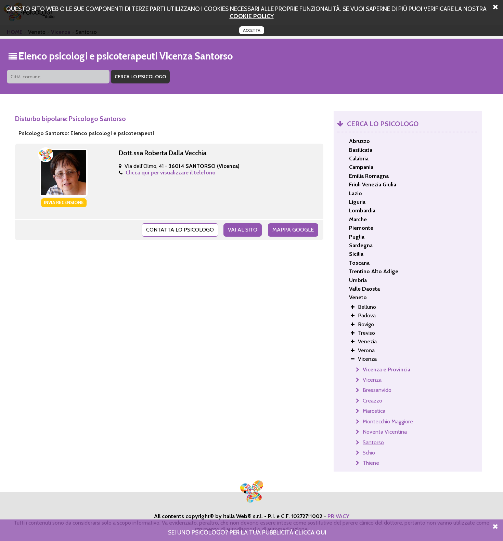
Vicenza (372, 380)
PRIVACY (338, 516)
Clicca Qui (310, 532)
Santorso (373, 442)
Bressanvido (377, 390)
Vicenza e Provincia (386, 369)
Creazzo (372, 400)
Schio (369, 452)
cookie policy (252, 15)
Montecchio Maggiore (388, 421)
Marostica (374, 411)
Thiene (371, 463)
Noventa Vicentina (385, 431)
